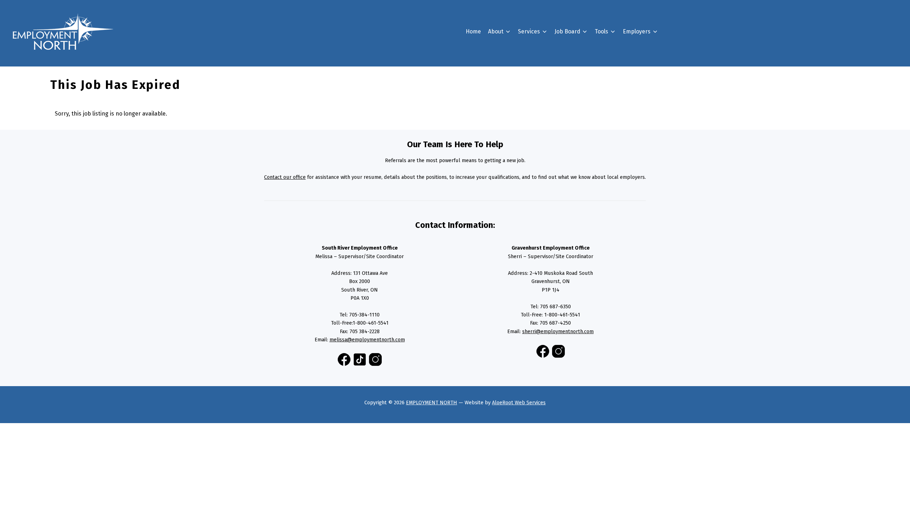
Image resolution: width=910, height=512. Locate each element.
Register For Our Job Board (669, 68)
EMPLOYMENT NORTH (431, 402)
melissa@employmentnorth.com (367, 339)
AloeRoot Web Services (519, 402)
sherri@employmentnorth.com (558, 331)
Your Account (583, 113)
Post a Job (647, 81)
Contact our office (285, 177)
